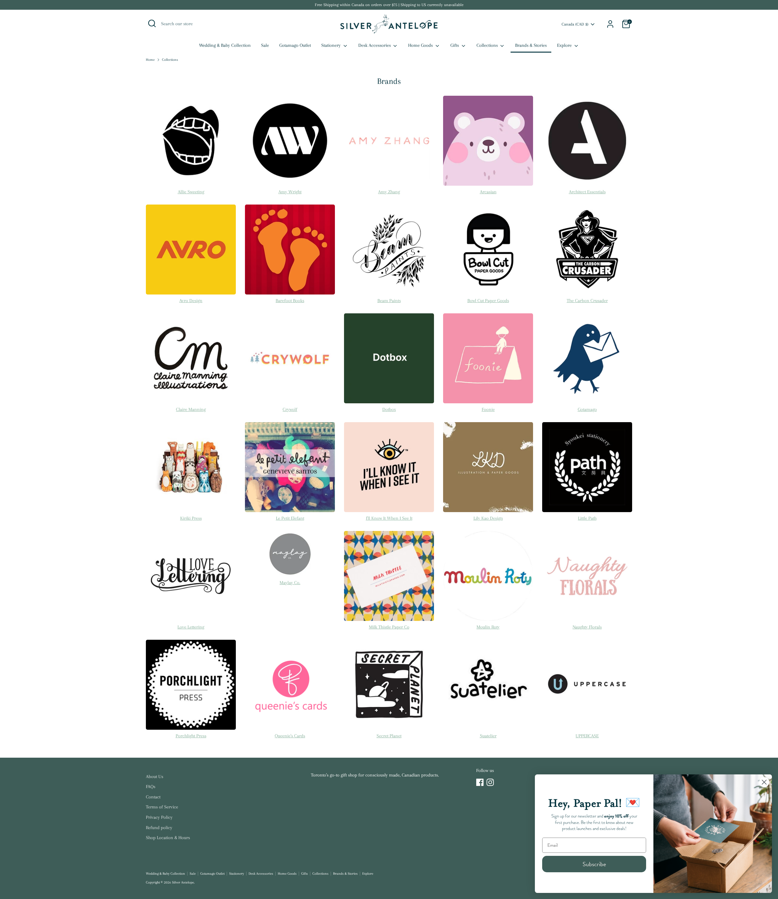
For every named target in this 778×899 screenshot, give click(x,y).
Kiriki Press (191, 518)
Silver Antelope (183, 882)
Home (150, 60)
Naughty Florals (587, 627)
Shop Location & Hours (168, 837)
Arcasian (488, 192)
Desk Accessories (375, 45)
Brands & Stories (531, 45)
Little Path (587, 518)
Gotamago (587, 409)
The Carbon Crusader (587, 300)
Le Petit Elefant (290, 518)
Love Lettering (190, 627)
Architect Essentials (587, 192)
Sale (265, 45)
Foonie (488, 409)
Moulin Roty (488, 627)
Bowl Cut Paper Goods (488, 300)
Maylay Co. (290, 582)
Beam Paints (389, 300)
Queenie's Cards (290, 736)
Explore (565, 45)
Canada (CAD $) (575, 24)
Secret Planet (389, 736)
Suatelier (488, 736)
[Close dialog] (764, 782)
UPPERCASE (587, 736)
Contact (153, 797)
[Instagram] (490, 782)
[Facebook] (480, 782)
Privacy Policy (159, 817)
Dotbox (389, 409)
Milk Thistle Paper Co (389, 627)
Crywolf (290, 409)
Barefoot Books (290, 300)
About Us (154, 776)
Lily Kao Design (488, 518)
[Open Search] (152, 23)
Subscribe (594, 864)
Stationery (331, 45)
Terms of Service (162, 807)
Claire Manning (191, 409)
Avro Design (190, 300)
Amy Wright (289, 192)
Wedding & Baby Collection (225, 45)
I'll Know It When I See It (389, 518)
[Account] (610, 24)
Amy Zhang (389, 192)
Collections (488, 45)
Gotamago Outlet (295, 45)
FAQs (150, 786)
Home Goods (421, 45)
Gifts (455, 45)
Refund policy (159, 827)
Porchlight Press (191, 736)
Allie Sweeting (191, 192)
